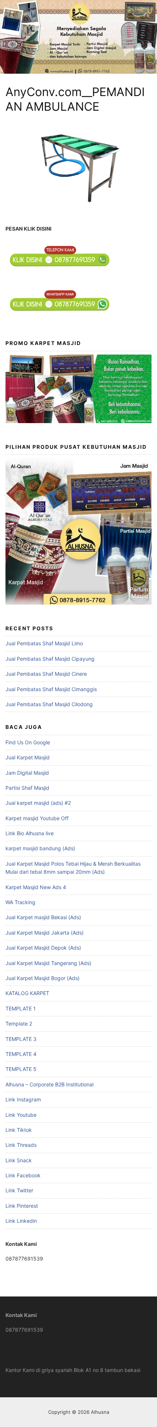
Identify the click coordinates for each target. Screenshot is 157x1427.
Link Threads (21, 1145)
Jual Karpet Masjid (27, 757)
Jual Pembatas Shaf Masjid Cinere (46, 674)
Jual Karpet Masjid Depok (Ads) (43, 947)
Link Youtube (21, 1115)
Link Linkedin (21, 1221)
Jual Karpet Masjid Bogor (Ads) (42, 978)
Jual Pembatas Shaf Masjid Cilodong (49, 704)
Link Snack (18, 1160)
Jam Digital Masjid (27, 773)
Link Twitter (19, 1190)
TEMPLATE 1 (20, 1008)
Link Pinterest (21, 1206)
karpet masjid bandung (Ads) (40, 848)
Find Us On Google (27, 742)
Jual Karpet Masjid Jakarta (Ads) (44, 932)
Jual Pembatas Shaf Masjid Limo (44, 643)
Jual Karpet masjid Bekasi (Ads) (43, 917)
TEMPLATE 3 (21, 1039)
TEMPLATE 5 (21, 1069)
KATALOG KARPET (27, 993)
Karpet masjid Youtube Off (37, 818)
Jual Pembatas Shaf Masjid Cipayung (50, 659)
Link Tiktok (18, 1130)
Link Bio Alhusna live (29, 833)
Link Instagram (23, 1099)
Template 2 (18, 1023)
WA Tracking (20, 902)
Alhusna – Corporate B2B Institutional (49, 1084)
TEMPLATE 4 (21, 1054)
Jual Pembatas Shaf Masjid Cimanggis (51, 689)
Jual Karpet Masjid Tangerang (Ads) (48, 963)
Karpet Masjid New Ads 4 (35, 887)
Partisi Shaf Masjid (27, 788)
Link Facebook (23, 1175)
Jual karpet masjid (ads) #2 (38, 803)
